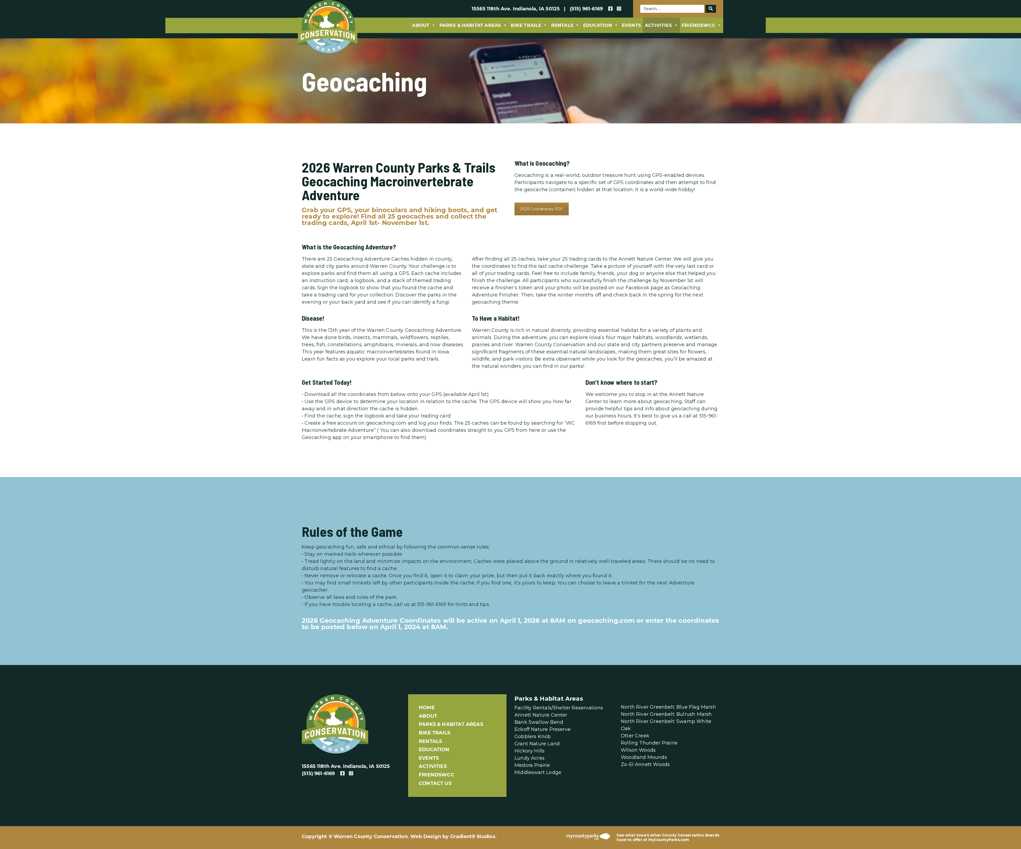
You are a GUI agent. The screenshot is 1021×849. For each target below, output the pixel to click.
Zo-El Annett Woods (645, 764)
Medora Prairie (532, 765)
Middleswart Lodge (537, 772)
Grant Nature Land (537, 744)
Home (427, 707)
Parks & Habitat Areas (470, 25)
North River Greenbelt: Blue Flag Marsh (668, 707)
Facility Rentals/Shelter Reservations (558, 708)
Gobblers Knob (532, 736)
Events (631, 25)
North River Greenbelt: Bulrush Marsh (666, 714)
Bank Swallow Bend (538, 722)
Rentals (562, 25)
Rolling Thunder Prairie (649, 743)
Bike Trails (526, 25)
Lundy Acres (529, 758)
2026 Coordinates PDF (541, 209)
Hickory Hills (529, 751)
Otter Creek (635, 736)
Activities (658, 25)
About (420, 25)
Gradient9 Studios (472, 836)
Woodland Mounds (644, 757)
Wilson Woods (638, 750)
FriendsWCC (698, 25)
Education (597, 25)
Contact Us (435, 783)
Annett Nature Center (540, 715)
